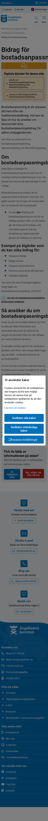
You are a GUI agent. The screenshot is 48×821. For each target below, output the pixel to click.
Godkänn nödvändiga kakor (24, 428)
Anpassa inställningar (24, 439)
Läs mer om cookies (15, 407)
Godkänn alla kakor (24, 418)
